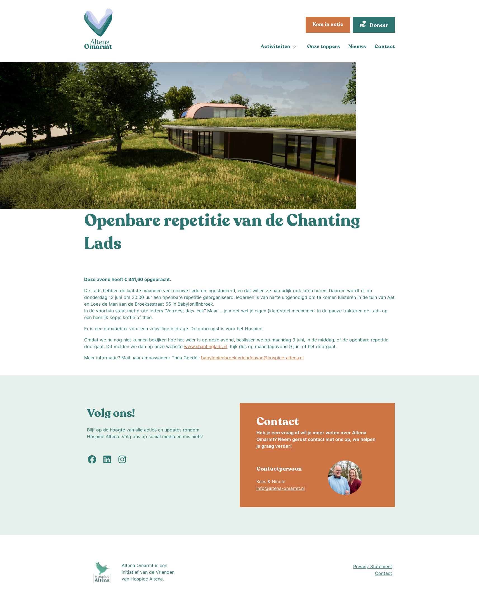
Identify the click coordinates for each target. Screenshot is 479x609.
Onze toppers (323, 46)
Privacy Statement (372, 566)
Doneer (378, 25)
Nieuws (357, 46)
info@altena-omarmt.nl (280, 488)
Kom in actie (328, 24)
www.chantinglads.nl (205, 346)
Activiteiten (275, 46)
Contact (384, 46)
